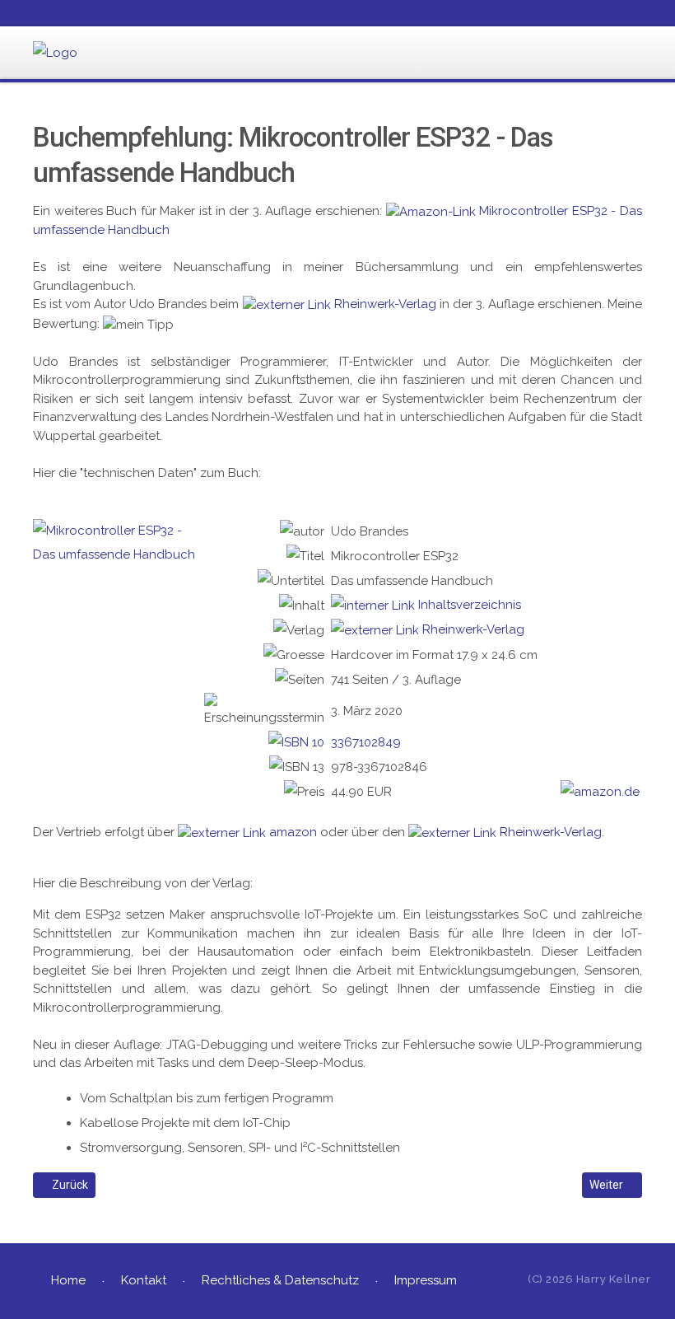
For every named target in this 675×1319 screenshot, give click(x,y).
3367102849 (366, 742)
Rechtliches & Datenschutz (280, 1280)
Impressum (425, 1280)
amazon (293, 832)
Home (68, 1280)
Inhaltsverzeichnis (469, 604)
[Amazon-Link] (431, 210)
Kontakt (143, 1280)
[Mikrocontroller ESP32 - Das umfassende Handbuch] (118, 542)
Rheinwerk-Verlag (385, 304)
